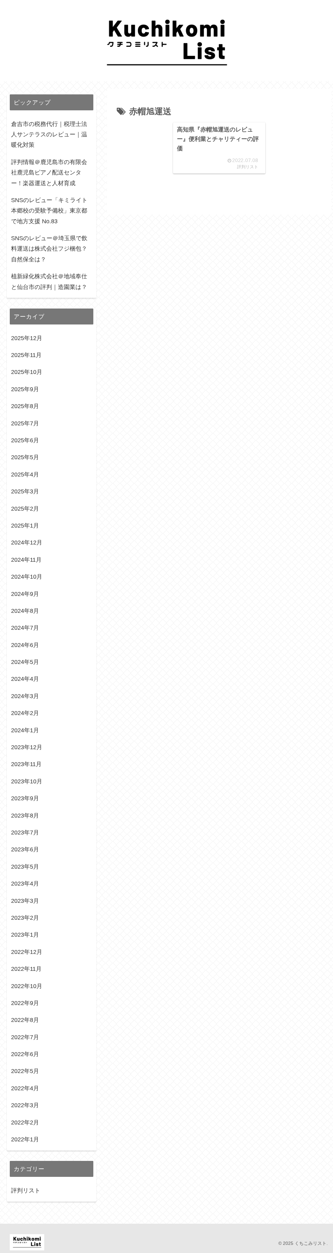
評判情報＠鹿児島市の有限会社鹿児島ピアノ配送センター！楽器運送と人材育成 (49, 172)
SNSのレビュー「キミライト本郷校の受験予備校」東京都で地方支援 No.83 (49, 211)
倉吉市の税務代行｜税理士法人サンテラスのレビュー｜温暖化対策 (49, 134)
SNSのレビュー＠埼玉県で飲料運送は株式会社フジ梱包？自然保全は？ (49, 249)
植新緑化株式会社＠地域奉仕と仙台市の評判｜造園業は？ (49, 281)
